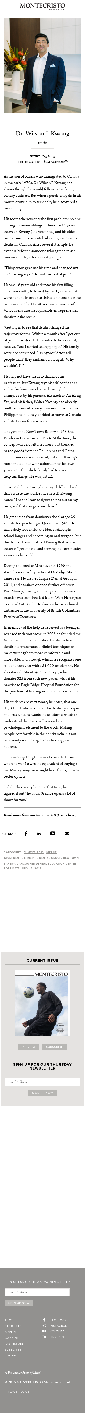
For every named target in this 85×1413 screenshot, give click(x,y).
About (10, 1320)
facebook (58, 1320)
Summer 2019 (34, 852)
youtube (57, 1331)
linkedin (57, 1337)
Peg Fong (48, 156)
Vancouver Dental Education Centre (32, 640)
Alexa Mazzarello (54, 162)
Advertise (13, 1332)
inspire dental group (44, 858)
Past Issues (14, 1344)
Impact (51, 852)
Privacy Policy (17, 1392)
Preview (28, 1047)
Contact (12, 1355)
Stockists (13, 1326)
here (71, 815)
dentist (19, 858)
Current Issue (17, 1338)
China (69, 451)
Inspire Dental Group (56, 578)
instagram (59, 1326)
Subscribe (54, 1047)
